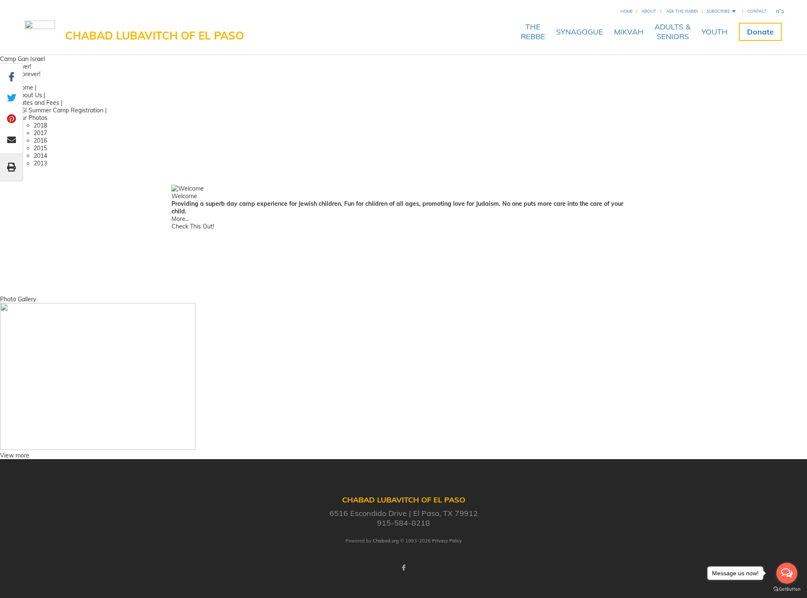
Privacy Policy (447, 541)
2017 (40, 133)
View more (14, 455)
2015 (40, 148)
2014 (40, 155)
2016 (40, 140)
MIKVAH (628, 32)
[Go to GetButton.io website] (786, 589)
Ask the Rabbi (682, 11)
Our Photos (32, 118)
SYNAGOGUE (579, 32)
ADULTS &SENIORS (672, 31)
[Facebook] (403, 568)
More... (180, 219)
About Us (29, 95)
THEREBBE (533, 31)
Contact (757, 11)
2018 (40, 125)
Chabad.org (386, 541)
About (648, 11)
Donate (760, 32)
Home (626, 11)
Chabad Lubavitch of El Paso (154, 36)
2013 (40, 163)
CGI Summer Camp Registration (61, 110)
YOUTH (715, 32)
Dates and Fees (38, 102)
